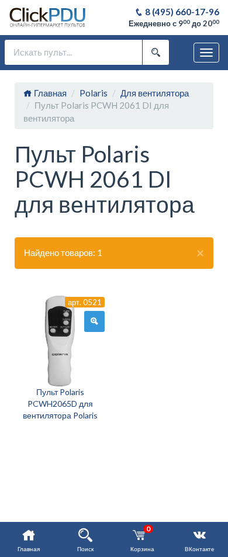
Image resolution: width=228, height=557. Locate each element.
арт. (85, 302)
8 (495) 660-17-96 (181, 11)
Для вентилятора (154, 93)
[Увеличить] (94, 321)
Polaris (94, 93)
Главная (49, 93)
